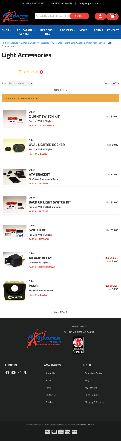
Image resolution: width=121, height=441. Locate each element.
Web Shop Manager (86, 425)
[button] (63, 16)
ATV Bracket (39, 174)
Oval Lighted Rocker (47, 145)
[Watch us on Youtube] (13, 373)
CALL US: (32, 3)
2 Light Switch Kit (44, 116)
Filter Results (32, 72)
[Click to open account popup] (100, 17)
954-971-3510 (79, 326)
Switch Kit (38, 230)
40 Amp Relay (40, 258)
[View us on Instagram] (19, 373)
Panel (34, 286)
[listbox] (20, 83)
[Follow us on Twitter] (25, 372)
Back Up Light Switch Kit (50, 202)
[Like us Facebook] (7, 373)
